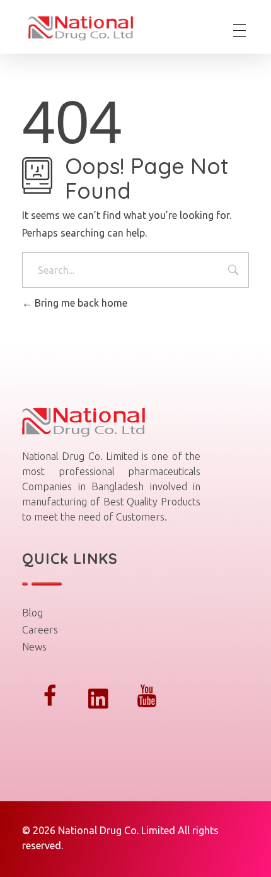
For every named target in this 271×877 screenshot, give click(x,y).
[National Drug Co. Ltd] (90, 28)
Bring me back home (79, 303)
